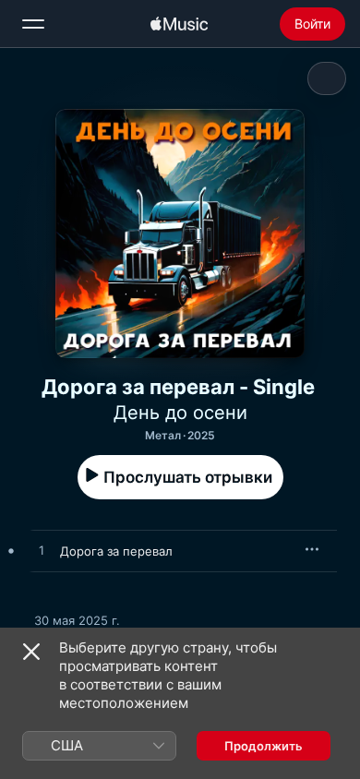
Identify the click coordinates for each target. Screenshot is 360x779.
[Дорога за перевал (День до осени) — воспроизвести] (41, 551)
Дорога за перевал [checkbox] (116, 551)
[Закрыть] (31, 651)
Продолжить (263, 745)
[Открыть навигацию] (33, 24)
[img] (179, 24)
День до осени (180, 412)
